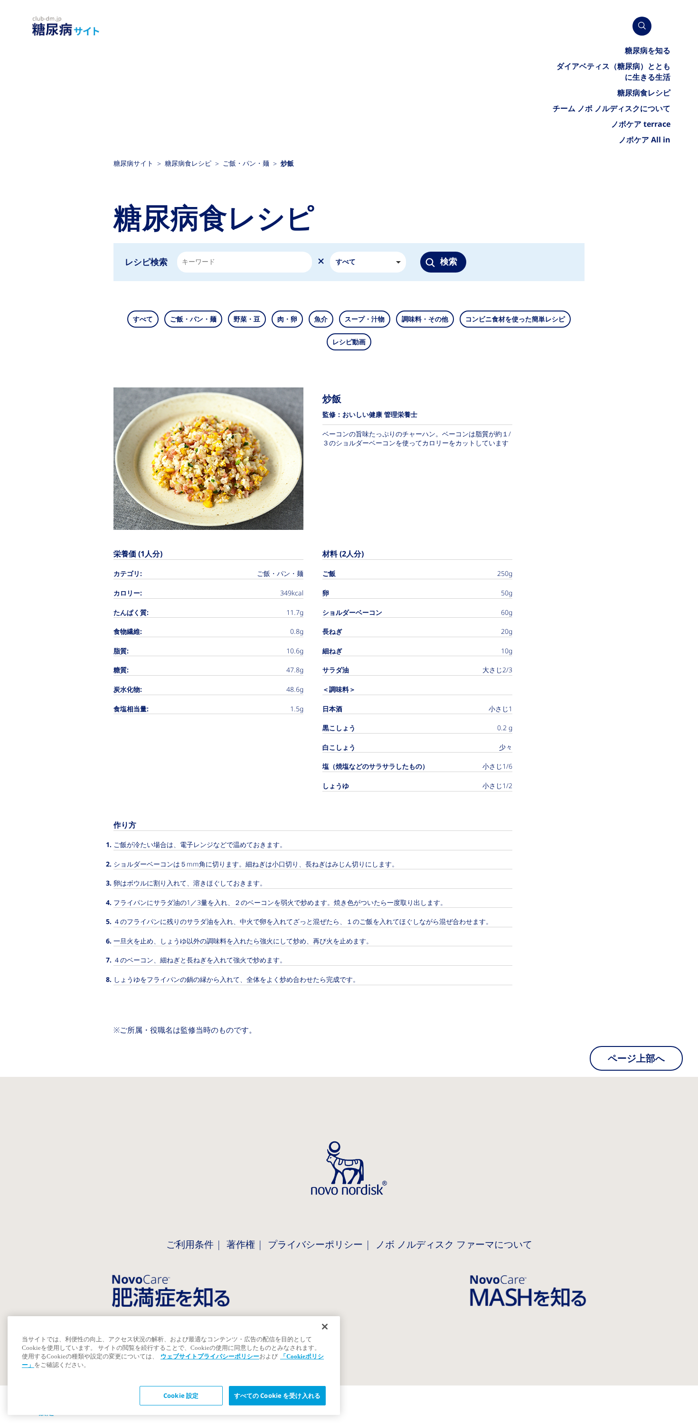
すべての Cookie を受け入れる (277, 1395)
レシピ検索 (146, 262)
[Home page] (66, 26)
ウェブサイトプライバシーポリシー (209, 1356)
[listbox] (368, 262)
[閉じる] (324, 1326)
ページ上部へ (636, 1058)
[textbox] (198, 262)
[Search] (641, 26)
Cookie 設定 (180, 1395)
